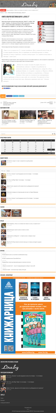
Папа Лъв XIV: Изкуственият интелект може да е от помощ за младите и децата (24, 242)
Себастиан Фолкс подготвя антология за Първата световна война (9, 103)
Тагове (8, 170)
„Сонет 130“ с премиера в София (46, 102)
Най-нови (3, 170)
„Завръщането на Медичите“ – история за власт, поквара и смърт (21, 235)
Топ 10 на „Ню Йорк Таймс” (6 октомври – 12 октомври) (27, 121)
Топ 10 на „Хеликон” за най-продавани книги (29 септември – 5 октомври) (23, 198)
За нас (2, 398)
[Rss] (27, 409)
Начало (2, 12)
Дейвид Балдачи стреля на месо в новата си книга (18, 229)
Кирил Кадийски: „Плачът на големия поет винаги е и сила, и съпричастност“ (22, 10)
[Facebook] (28, 409)
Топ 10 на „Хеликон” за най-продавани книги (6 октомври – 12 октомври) (9, 122)
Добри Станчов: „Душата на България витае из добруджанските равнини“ (45, 122)
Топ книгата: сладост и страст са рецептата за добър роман (20, 160)
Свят (6, 12)
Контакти (3, 400)
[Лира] (29, 3)
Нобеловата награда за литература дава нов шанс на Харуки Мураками (22, 192)
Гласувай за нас (28, 407)
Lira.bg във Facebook (5, 402)
